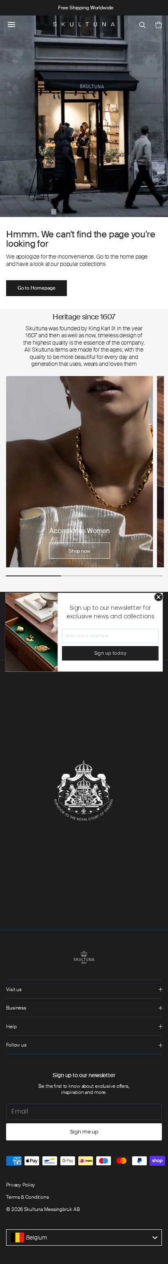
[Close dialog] (159, 597)
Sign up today (110, 653)
